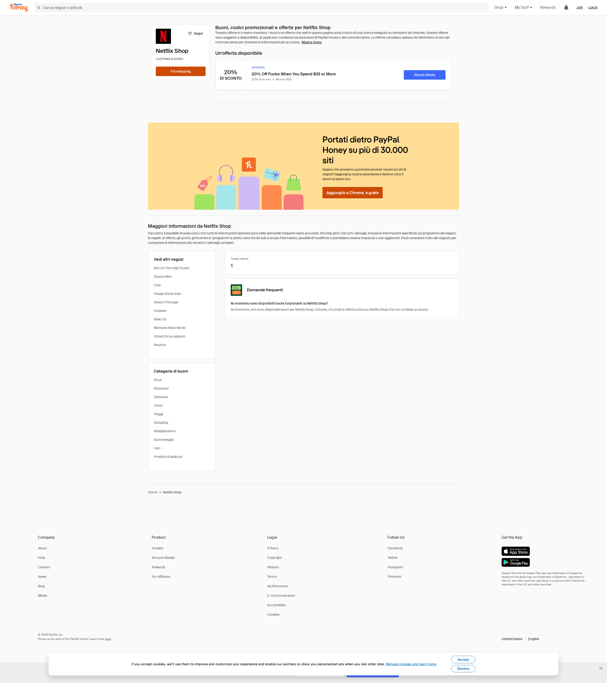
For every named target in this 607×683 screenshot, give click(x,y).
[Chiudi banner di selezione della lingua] (601, 668)
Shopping (161, 422)
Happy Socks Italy (167, 293)
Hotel (158, 405)
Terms (272, 576)
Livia (157, 285)
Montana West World (169, 328)
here (108, 639)
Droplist (157, 548)
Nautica (160, 345)
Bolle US (160, 319)
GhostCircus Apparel (169, 336)
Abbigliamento (165, 431)
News (42, 576)
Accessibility (276, 605)
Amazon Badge (163, 558)
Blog (41, 586)
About (42, 548)
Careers (44, 567)
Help (41, 558)
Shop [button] (498, 7)
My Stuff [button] (522, 7)
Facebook (395, 548)
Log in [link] (593, 7)
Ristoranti (161, 388)
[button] (520, 639)
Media (42, 595)
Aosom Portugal (166, 302)
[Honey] (18, 8)
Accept (463, 659)
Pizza (158, 380)
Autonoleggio (164, 439)
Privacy (272, 548)
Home (152, 492)
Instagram (395, 567)
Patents (273, 567)
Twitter (393, 558)
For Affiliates (161, 576)
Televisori (161, 397)
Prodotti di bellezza (168, 457)
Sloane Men (163, 276)
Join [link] (579, 7)
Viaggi (158, 414)
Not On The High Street (171, 268)
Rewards (548, 7)
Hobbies (160, 311)
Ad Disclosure (277, 586)
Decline (463, 668)
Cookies (273, 614)
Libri (157, 448)
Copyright (274, 558)
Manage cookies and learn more (411, 664)
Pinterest (394, 576)
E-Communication (281, 595)
